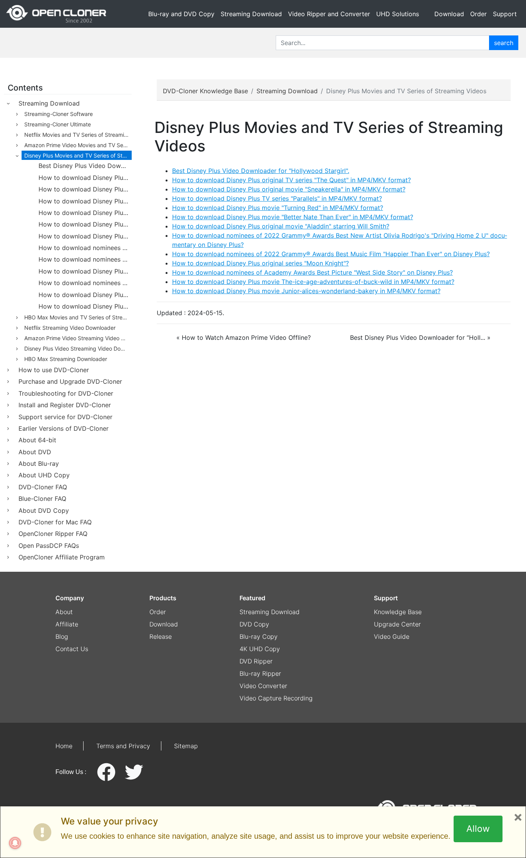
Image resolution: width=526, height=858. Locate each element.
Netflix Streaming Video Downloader (70, 327)
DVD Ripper (256, 661)
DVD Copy (254, 624)
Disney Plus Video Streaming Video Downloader (78, 348)
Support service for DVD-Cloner (65, 417)
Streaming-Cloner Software (58, 114)
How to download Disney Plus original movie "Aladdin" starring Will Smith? (85, 236)
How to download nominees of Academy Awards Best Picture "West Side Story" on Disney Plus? (85, 283)
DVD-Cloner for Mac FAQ (55, 522)
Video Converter (263, 686)
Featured (252, 598)
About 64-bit (37, 440)
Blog (61, 636)
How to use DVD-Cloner (53, 370)
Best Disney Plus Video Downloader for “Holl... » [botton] (420, 337)
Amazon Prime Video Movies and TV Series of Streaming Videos (78, 145)
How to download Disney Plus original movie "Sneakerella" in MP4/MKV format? (85, 189)
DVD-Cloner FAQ (42, 487)
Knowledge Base (398, 612)
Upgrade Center (397, 624)
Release (160, 636)
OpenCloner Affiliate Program (61, 557)
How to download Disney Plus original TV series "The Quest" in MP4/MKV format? (85, 177)
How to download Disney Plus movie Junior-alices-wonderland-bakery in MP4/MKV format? (85, 306)
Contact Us (71, 649)
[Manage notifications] (15, 843)
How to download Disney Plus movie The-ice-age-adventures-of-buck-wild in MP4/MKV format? (85, 295)
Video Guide (391, 636)
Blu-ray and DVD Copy (181, 14)
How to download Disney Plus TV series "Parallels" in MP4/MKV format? (85, 201)
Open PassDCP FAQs (48, 545)
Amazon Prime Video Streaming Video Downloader (78, 338)
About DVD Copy (43, 510)
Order (478, 14)
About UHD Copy (44, 475)
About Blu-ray (38, 463)
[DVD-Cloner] (56, 14)
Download (449, 14)
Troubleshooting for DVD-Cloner (65, 393)
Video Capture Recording (276, 698)
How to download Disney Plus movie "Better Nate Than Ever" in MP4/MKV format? (85, 224)
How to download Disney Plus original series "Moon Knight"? (85, 271)
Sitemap (186, 746)
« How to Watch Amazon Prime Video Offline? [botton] (243, 337)
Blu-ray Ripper (260, 673)
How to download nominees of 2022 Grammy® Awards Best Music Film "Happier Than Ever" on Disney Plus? (85, 259)
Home (63, 746)
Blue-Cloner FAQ (42, 498)
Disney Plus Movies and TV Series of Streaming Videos (78, 155)
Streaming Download (251, 14)
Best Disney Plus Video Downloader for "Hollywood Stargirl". (85, 166)
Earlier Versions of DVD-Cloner (63, 428)
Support (505, 14)
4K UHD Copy (260, 649)
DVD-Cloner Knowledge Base (205, 91)
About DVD (34, 452)
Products (162, 598)
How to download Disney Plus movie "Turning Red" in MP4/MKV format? (85, 213)
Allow (478, 828)
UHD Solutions (397, 14)
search (503, 43)
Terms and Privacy (123, 746)
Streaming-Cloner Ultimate (57, 124)
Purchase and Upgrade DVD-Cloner (70, 381)
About (64, 612)
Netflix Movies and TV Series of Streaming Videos (78, 134)
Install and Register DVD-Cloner (64, 405)
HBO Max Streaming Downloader (65, 359)
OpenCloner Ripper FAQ (52, 533)
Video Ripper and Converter (329, 14)
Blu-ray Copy (259, 636)
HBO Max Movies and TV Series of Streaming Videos (78, 317)
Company (69, 598)
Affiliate (66, 624)
